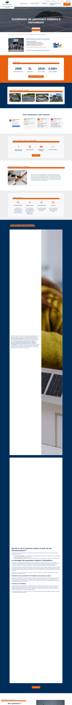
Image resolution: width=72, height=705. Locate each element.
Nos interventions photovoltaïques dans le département (36, 47)
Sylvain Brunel (43, 118)
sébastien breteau (30, 118)
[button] (24, 3)
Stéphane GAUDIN (57, 118)
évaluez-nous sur (16, 126)
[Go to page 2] (43, 129)
